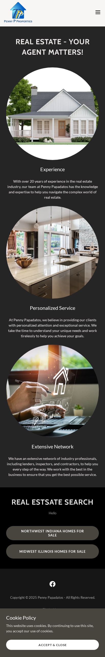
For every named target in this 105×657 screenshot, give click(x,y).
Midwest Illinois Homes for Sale (52, 551)
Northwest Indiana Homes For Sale (52, 533)
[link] (18, 12)
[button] (98, 12)
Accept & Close (52, 645)
